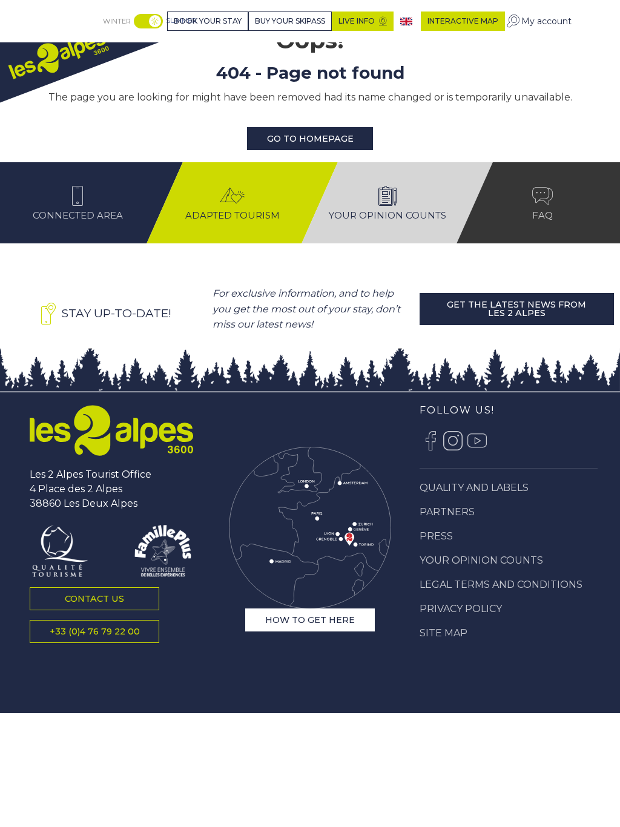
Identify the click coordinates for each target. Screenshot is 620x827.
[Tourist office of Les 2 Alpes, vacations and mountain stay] (58, 56)
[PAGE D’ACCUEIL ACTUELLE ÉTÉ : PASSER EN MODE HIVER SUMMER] (148, 21)
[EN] (407, 21)
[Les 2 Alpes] (111, 430)
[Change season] (150, 21)
